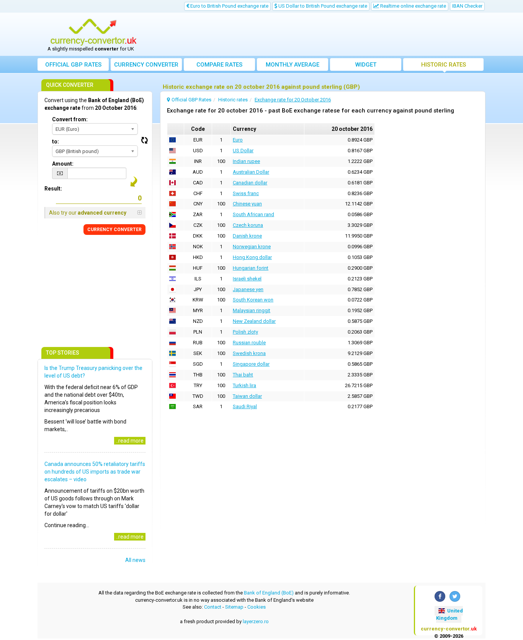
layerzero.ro (256, 621)
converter (146, 64)
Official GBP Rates (73, 64)
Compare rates (219, 64)
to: (55, 141)
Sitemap (234, 607)
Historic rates (443, 64)
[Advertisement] (318, 34)
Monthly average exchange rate (292, 66)
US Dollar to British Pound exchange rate (322, 6)
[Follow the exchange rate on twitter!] (454, 596)
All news (135, 560)
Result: (53, 189)
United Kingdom (449, 614)
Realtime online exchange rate (412, 6)
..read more (130, 441)
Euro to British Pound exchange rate (228, 6)
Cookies (256, 607)
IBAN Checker (467, 6)
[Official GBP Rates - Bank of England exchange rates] (93, 32)
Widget (365, 64)
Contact (212, 607)
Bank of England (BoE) (269, 593)
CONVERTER (114, 229)
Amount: (63, 164)
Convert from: (70, 119)
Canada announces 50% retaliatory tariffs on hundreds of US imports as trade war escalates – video (94, 471)
